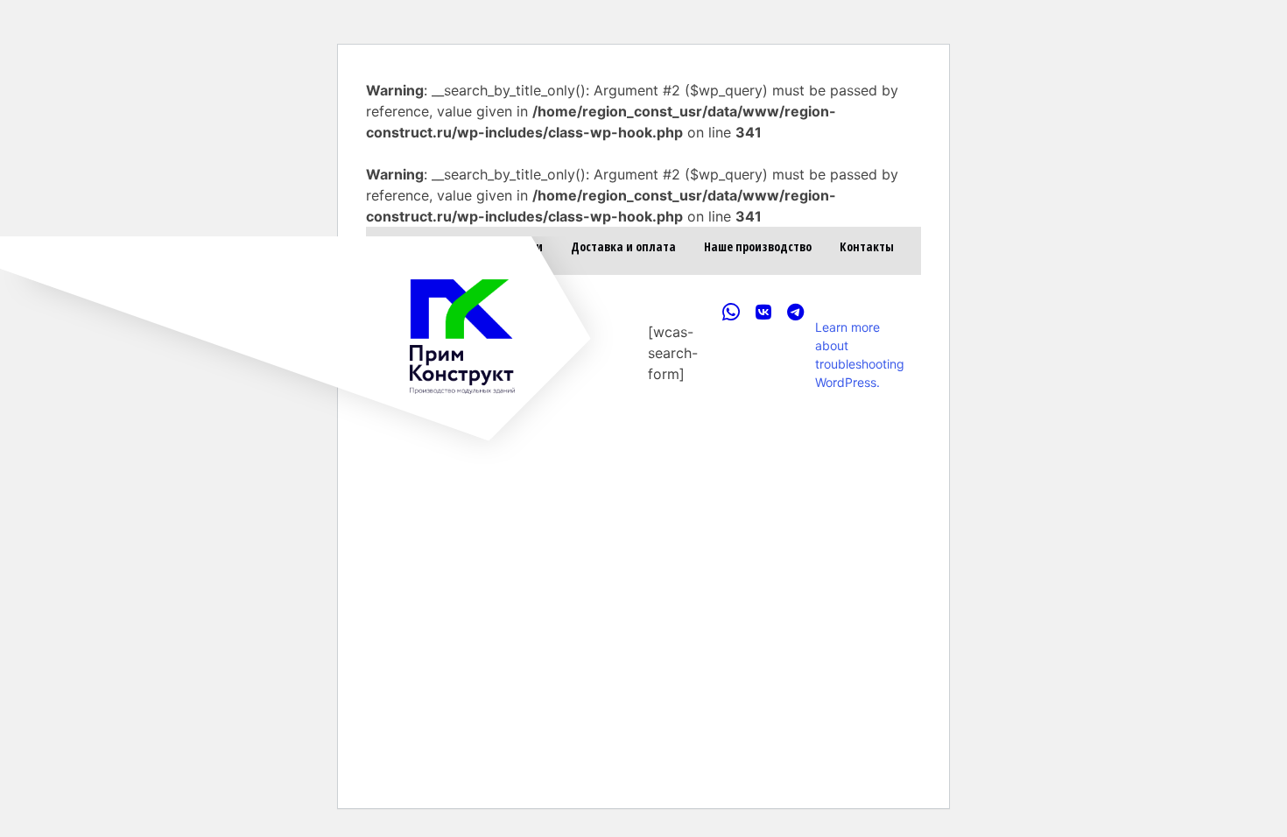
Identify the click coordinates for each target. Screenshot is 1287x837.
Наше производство (758, 246)
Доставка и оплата (623, 246)
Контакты (867, 246)
